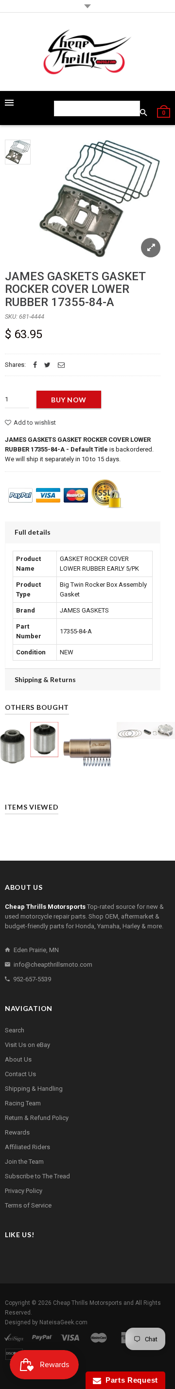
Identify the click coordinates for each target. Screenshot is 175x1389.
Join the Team (24, 1161)
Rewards (17, 1132)
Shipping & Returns (45, 679)
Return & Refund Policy (37, 1117)
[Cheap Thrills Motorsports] (87, 51)
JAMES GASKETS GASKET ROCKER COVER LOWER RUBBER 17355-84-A (75, 289)
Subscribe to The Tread (37, 1176)
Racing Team (23, 1103)
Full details (33, 532)
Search (14, 1030)
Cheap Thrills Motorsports (87, 1302)
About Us (18, 1059)
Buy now (69, 400)
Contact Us (20, 1074)
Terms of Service (28, 1205)
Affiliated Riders (27, 1147)
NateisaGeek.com (63, 1322)
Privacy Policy (23, 1190)
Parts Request (129, 1380)
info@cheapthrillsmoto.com (53, 964)
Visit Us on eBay (27, 1044)
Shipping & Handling (34, 1088)
